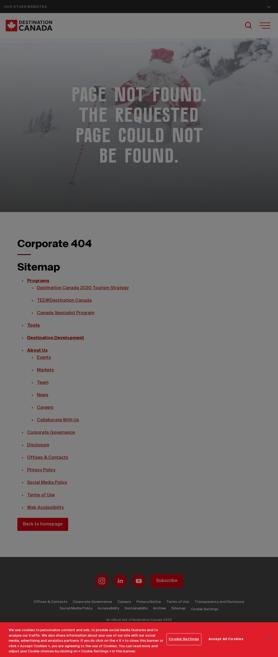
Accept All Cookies (226, 639)
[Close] (269, 639)
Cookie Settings (184, 639)
